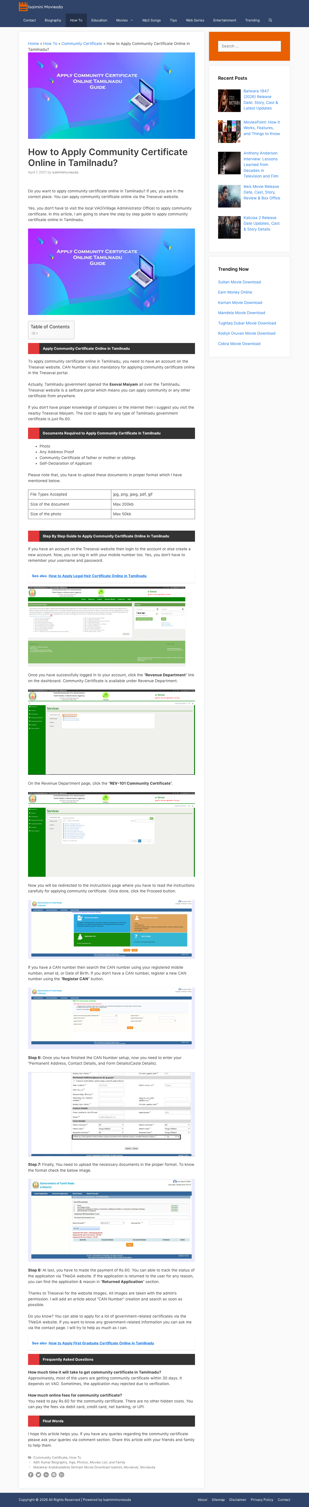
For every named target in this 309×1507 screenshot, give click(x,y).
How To (76, 20)
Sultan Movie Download (239, 282)
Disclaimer (237, 1500)
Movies (122, 20)
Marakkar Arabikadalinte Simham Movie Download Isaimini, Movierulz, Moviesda (94, 1467)
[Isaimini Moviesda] (42, 7)
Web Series (195, 20)
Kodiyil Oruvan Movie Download (247, 333)
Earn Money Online (235, 292)
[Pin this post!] (54, 1476)
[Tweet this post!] (38, 1476)
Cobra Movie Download (239, 343)
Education (99, 20)
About (202, 1500)
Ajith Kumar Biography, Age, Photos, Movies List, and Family (79, 1462)
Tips (173, 20)
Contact (29, 20)
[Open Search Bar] (270, 20)
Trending (252, 20)
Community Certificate (82, 43)
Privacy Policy (262, 1500)
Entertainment (224, 20)
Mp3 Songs (152, 20)
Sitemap (218, 1500)
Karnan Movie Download (240, 302)
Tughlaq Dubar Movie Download (247, 323)
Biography (53, 20)
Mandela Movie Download (241, 312)
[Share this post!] (30, 1476)
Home (33, 43)
